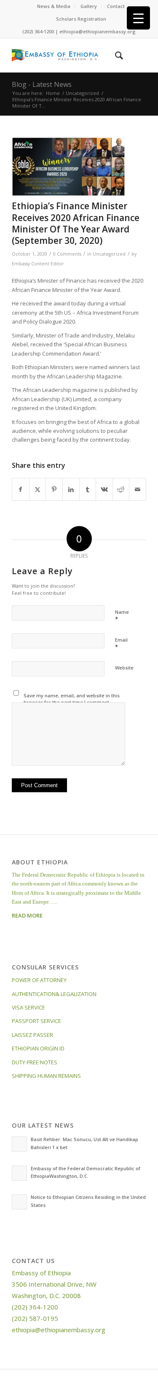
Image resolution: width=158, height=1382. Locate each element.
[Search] (115, 55)
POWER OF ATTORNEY (39, 980)
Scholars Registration (81, 19)
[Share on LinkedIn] (71, 489)
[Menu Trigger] (138, 18)
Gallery (88, 6)
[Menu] (134, 55)
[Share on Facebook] (20, 489)
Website (124, 667)
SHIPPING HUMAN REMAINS (46, 1076)
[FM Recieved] (68, 167)
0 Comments (67, 254)
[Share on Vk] (104, 489)
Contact (116, 6)
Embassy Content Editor (38, 264)
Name (122, 616)
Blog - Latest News (42, 84)
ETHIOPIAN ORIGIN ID (38, 1048)
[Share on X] (37, 489)
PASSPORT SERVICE (36, 1021)
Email (121, 644)
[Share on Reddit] (121, 489)
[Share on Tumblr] (88, 489)
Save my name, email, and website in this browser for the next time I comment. (72, 699)
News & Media (53, 6)
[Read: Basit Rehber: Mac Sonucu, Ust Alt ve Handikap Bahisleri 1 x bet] (19, 1144)
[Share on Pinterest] (54, 489)
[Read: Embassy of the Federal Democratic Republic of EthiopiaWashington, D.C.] (19, 1173)
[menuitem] (54, 6)
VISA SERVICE (28, 1007)
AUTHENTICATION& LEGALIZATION (54, 994)
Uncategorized (109, 254)
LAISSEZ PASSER (32, 1035)
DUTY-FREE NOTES (34, 1062)
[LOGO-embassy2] (65, 55)
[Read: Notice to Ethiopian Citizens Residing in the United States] (19, 1201)
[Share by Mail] (137, 489)
